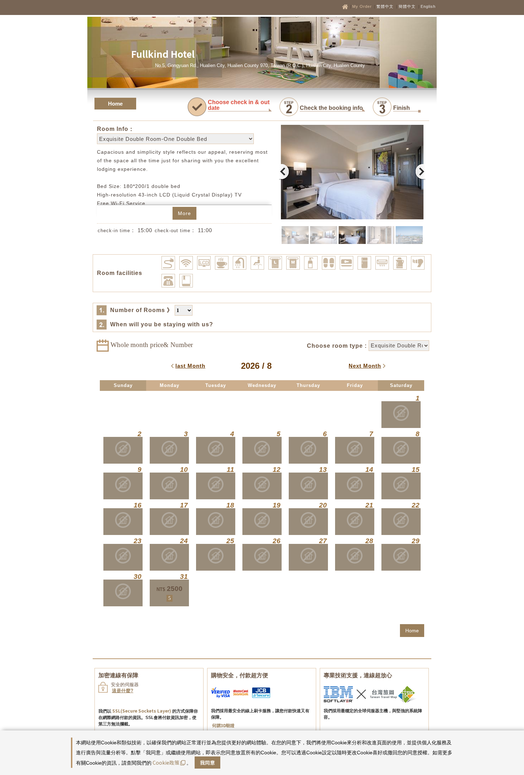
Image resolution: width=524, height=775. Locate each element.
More (184, 213)
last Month (190, 366)
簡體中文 (407, 6)
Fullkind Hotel (163, 53)
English (428, 6)
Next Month (365, 366)
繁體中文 (385, 6)
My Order (362, 6)
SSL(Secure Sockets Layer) (141, 711)
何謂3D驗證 (223, 725)
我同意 (207, 762)
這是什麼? (122, 690)
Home (115, 104)
